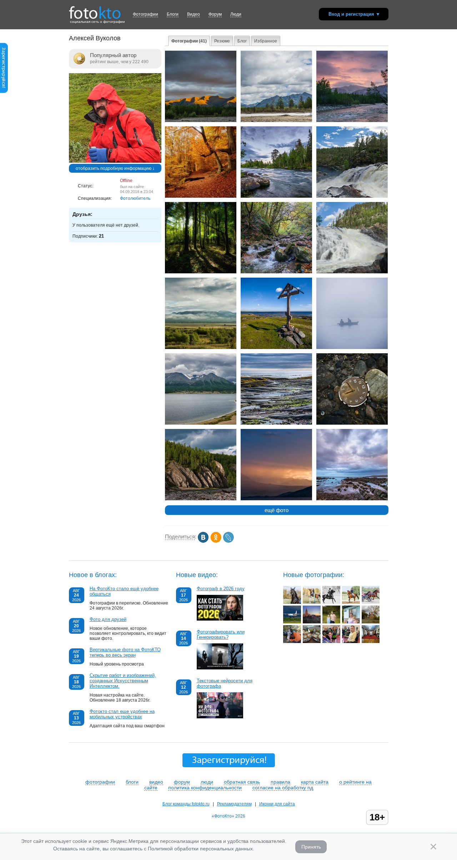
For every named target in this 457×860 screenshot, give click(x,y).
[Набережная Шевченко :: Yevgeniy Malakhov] (312, 621)
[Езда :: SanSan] (351, 602)
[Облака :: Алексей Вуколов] (200, 347)
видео (156, 782)
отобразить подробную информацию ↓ (115, 168)
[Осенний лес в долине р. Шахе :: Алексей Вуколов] (200, 271)
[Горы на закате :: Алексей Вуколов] (200, 120)
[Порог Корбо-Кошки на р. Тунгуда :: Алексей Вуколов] (276, 196)
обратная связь (242, 782)
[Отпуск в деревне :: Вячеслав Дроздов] (351, 621)
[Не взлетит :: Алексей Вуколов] (352, 423)
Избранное (265, 41)
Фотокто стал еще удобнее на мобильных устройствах (122, 714)
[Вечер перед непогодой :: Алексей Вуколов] (352, 120)
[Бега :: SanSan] (371, 602)
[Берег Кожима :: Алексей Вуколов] (200, 498)
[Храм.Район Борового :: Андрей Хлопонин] (371, 621)
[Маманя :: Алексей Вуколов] (352, 271)
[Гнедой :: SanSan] (292, 602)
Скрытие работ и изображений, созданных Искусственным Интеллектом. (123, 681)
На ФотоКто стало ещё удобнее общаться (124, 591)
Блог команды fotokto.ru (186, 803)
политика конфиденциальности (205, 787)
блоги (132, 782)
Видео (193, 14)
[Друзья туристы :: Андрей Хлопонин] (292, 641)
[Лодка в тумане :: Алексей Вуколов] (352, 347)
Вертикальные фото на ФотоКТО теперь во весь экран (125, 652)
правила (280, 782)
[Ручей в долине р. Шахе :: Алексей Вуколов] (276, 271)
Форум (215, 14)
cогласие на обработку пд (282, 787)
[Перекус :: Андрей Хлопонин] (312, 641)
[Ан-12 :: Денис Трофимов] (292, 621)
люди (207, 782)
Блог (242, 41)
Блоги (173, 14)
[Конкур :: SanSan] (312, 602)
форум (182, 782)
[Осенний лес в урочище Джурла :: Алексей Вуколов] (200, 196)
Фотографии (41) (189, 41)
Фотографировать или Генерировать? (221, 634)
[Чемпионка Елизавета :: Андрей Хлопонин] (331, 641)
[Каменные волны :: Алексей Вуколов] (276, 423)
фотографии (100, 782)
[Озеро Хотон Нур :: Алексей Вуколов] (200, 423)
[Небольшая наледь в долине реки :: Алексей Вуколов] (276, 120)
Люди (235, 14)
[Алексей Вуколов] (115, 161)
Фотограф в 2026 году (221, 588)
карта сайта (314, 782)
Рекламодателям (234, 803)
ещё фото (276, 510)
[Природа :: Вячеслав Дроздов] (331, 621)
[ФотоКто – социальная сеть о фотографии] (95, 10)
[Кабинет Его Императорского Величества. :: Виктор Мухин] (371, 641)
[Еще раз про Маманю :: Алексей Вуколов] (352, 196)
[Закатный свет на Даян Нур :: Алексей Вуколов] (276, 498)
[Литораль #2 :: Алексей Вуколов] (352, 498)
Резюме (222, 41)
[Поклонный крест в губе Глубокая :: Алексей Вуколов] (276, 347)
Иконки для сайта (277, 803)
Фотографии (145, 14)
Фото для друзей (108, 619)
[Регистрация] (4, 91)
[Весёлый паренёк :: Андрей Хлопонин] (351, 641)
